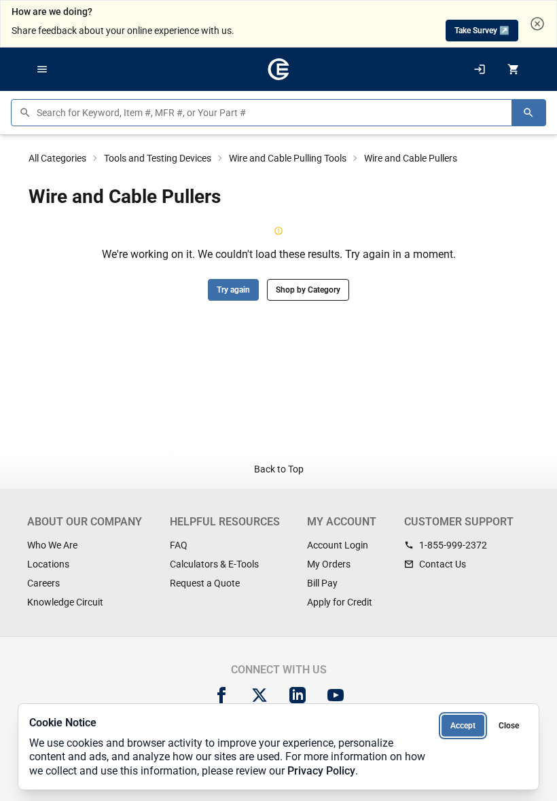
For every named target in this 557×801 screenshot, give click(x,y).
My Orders (329, 564)
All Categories (57, 158)
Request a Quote (205, 583)
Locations (48, 564)
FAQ (178, 545)
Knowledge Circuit (65, 602)
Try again (233, 290)
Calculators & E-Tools (214, 564)
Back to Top (279, 469)
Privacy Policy (321, 770)
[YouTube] (335, 695)
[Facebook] (221, 695)
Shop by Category (308, 290)
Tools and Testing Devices (157, 158)
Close (509, 725)
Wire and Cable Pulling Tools (287, 158)
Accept (462, 725)
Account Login (337, 545)
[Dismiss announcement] (537, 24)
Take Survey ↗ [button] (481, 30)
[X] (259, 695)
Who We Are (52, 545)
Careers (43, 583)
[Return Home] (278, 69)
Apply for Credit (339, 602)
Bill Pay (322, 583)
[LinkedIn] (297, 695)
